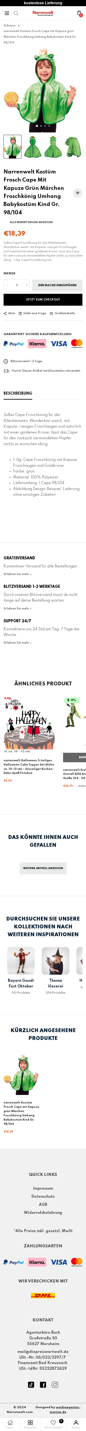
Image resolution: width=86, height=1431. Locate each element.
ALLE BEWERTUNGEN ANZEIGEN (31, 222)
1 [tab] (37, 126)
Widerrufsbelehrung (43, 1213)
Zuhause (10, 25)
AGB (43, 1205)
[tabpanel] (43, 90)
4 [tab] (49, 125)
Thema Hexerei (55, 983)
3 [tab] (45, 125)
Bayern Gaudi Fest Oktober (21, 983)
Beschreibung (18, 394)
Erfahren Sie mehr (17, 574)
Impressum (43, 1189)
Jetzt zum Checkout (43, 299)
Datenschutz (43, 1197)
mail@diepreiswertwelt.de (43, 1352)
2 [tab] (41, 125)
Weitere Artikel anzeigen (43, 868)
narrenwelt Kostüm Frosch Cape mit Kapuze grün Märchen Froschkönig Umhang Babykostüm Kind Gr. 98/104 (21, 1113)
